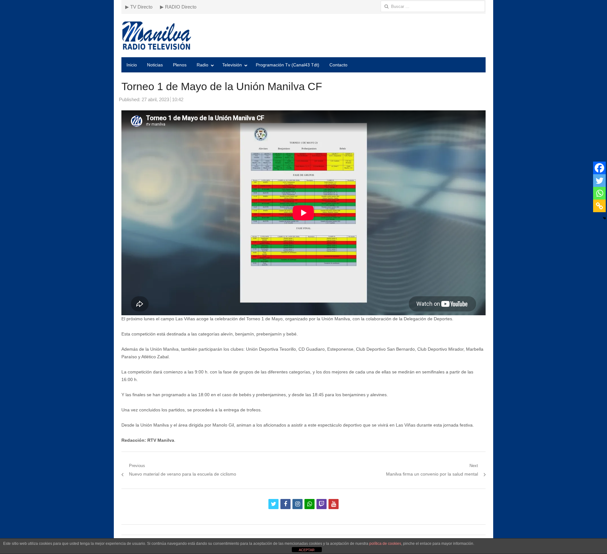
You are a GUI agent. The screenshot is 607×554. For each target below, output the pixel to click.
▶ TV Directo (138, 6)
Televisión (232, 64)
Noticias (155, 64)
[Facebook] (599, 168)
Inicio (131, 64)
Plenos (180, 64)
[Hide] (604, 218)
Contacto (338, 64)
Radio (202, 64)
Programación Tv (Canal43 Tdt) (287, 64)
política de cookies (385, 543)
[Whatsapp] (599, 193)
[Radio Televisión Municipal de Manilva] (303, 36)
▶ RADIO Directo (178, 6)
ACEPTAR (307, 550)
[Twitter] (599, 180)
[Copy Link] (599, 206)
